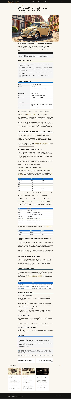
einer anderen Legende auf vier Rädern (33, 276)
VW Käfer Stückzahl (50, 355)
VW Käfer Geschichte (42, 355)
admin (10, 388)
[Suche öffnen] (62, 2)
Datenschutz (61, 395)
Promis (43, 1)
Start (33, 1)
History (39, 1)
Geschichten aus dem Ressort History (26, 146)
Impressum (56, 395)
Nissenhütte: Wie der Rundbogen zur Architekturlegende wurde (14, 379)
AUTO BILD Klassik (21, 288)
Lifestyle (46, 1)
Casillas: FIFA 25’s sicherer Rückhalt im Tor (25, 360)
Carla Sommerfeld (22, 12)
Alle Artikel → (61, 365)
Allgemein (21, 5)
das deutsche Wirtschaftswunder (41, 143)
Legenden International (29, 355)
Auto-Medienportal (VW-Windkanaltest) (24, 286)
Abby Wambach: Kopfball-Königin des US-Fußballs (46, 360)
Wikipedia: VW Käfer (21, 284)
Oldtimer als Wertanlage (37, 275)
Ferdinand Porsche (31, 114)
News (36, 1)
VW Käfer (35, 355)
